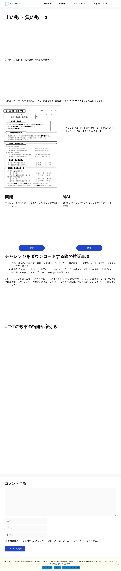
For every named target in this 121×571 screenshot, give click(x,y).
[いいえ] (118, 565)
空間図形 (98, 396)
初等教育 (47, 3)
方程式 (98, 338)
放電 (32, 248)
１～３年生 (77, 3)
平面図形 (60, 396)
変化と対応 (22, 396)
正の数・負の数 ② (60, 407)
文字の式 (60, 384)
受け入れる (47, 567)
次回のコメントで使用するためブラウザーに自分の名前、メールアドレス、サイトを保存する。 (53, 541)
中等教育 (62, 3)
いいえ (57, 567)
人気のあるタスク (97, 3)
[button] (113, 3)
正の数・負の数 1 (23, 384)
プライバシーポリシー (71, 567)
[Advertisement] (60, 41)
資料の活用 (22, 407)
